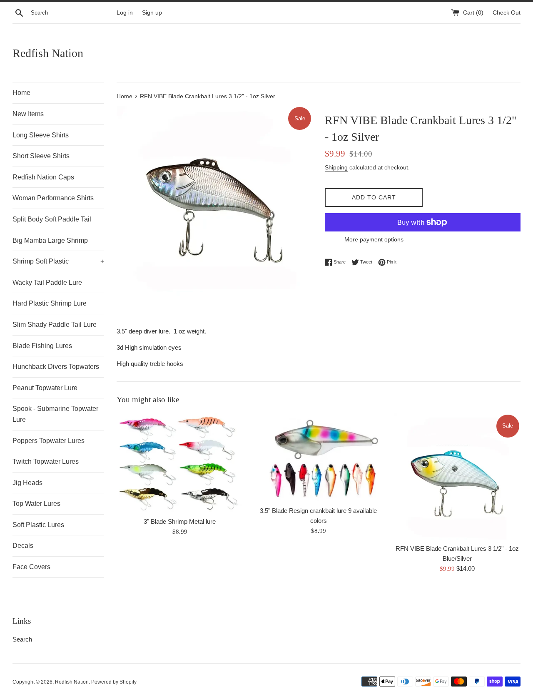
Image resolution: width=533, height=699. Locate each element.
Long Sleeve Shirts (40, 135)
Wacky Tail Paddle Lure (47, 282)
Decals (22, 545)
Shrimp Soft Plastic (58, 261)
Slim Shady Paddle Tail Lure (54, 324)
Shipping (336, 167)
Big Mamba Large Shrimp (50, 240)
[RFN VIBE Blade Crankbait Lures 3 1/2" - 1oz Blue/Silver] (457, 476)
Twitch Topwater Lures (45, 461)
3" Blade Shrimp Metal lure (180, 521)
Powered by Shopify (114, 682)
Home (21, 92)
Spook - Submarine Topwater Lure (55, 414)
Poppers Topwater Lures (48, 440)
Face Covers (31, 566)
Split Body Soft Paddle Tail (51, 219)
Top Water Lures (36, 503)
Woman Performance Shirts (53, 197)
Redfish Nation (47, 53)
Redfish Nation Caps (43, 177)
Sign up (152, 13)
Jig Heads (27, 482)
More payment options (373, 239)
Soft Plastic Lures (38, 524)
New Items (28, 113)
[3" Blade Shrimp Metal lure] (180, 462)
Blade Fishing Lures (42, 345)
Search (22, 639)
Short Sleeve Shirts (41, 155)
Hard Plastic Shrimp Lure (49, 303)
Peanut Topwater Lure (44, 387)
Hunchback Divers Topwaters (55, 366)
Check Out (507, 13)
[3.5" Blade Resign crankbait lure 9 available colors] (318, 457)
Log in (125, 13)
